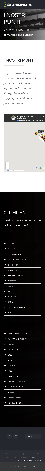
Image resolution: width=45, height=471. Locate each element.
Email (38, 461)
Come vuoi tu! (33, 457)
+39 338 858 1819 (25, 461)
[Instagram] (15, 436)
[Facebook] (9, 436)
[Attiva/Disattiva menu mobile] (40, 4)
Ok (34, 466)
